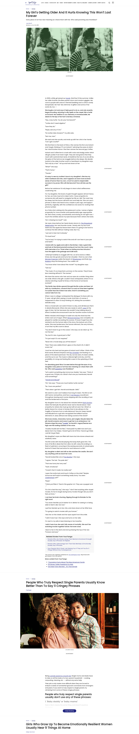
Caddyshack (49, 478)
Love (42, 2)
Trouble (65, 423)
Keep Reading (69, 711)
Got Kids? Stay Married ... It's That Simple (62, 567)
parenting (58, 369)
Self (58, 2)
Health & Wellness (82, 2)
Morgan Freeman (51, 259)
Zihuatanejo (77, 259)
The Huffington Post (74, 555)
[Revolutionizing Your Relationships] (33, 2)
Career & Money (92, 2)
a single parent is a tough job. (60, 676)
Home (27, 9)
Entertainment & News (70, 2)
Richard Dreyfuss (74, 318)
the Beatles (68, 457)
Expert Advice (101, 2)
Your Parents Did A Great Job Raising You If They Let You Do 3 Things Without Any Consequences (68, 549)
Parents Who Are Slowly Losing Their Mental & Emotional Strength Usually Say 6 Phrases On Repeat (70, 539)
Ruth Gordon (87, 403)
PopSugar (28, 590)
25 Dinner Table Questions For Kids (60, 564)
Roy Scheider (74, 353)
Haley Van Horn (30, 732)
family (68, 98)
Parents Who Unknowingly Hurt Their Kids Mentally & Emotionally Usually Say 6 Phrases (69, 544)
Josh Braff (29, 23)
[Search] (109, 2)
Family (61, 2)
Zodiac (47, 2)
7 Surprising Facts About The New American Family (66, 562)
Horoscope (52, 2)
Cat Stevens (75, 395)
